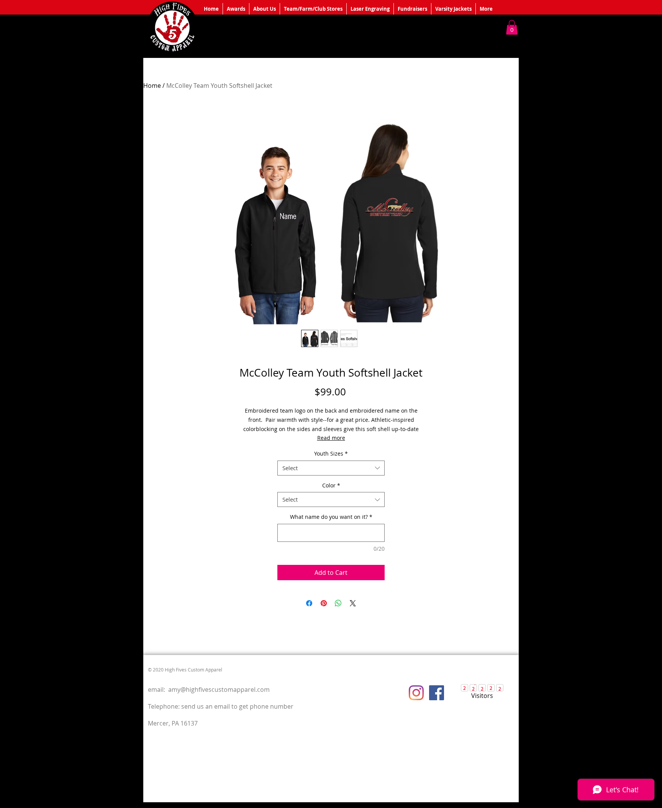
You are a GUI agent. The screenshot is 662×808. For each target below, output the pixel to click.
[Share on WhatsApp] (338, 603)
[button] (512, 27)
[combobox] (331, 468)
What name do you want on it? (331, 516)
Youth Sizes (331, 453)
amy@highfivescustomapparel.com (219, 689)
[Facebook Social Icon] (436, 692)
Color (331, 485)
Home (152, 85)
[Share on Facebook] (309, 603)
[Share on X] (352, 603)
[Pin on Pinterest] (323, 603)
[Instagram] (416, 692)
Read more (331, 437)
